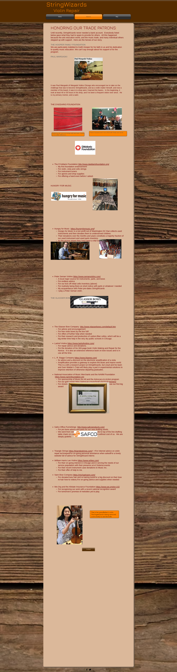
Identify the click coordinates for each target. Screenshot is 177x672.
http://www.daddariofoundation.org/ (93, 164)
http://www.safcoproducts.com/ (91, 427)
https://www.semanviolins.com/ (87, 276)
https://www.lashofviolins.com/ (80, 343)
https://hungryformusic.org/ (82, 229)
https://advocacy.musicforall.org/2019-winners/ (95, 381)
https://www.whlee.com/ (88, 460)
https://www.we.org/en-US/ (108, 487)
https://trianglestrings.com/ (80, 451)
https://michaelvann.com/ (84, 475)
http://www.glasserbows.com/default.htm (98, 327)
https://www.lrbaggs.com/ (86, 358)
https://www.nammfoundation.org (69, 377)
